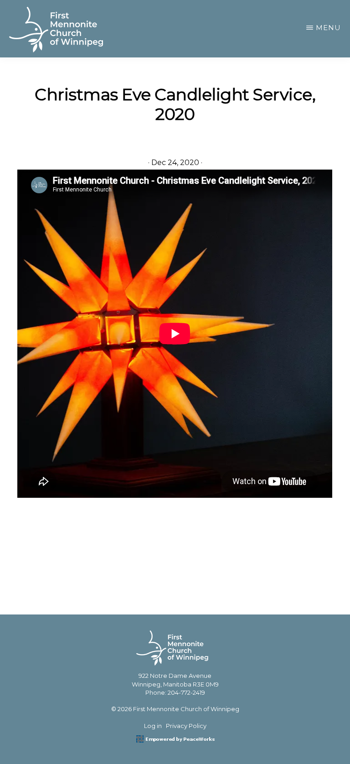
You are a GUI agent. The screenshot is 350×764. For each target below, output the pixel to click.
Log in (153, 725)
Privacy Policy (186, 725)
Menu (328, 27)
